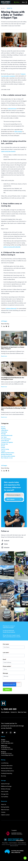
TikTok (6, 544)
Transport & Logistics (7, 442)
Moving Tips (4, 444)
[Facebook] (2, 732)
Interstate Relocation (6, 765)
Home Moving (5, 440)
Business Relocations (6, 768)
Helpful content (5, 814)
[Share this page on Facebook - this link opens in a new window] (6, 326)
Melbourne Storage (6, 786)
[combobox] (14, 495)
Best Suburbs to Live (7, 457)
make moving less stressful (8, 151)
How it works (4, 791)
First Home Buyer (6, 438)
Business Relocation (6, 454)
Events (3, 445)
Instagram (6, 547)
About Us (3, 804)
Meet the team (5, 809)
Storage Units (4, 794)
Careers (3, 812)
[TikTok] (6, 732)
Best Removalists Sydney (8, 456)
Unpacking (4, 432)
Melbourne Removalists (7, 452)
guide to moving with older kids (11, 247)
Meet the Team (22, 712)
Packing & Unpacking (6, 773)
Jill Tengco (4, 321)
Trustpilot (14, 830)
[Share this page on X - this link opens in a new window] (1, 326)
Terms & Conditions (13, 842)
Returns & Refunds (22, 842)
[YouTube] (14, 732)
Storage (3, 433)
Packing (3, 428)
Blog (3, 8)
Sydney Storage (5, 783)
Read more (4, 356)
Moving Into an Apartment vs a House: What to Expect (12, 347)
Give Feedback (5, 712)
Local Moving (4, 763)
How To (9, 8)
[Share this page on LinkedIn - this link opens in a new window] (4, 326)
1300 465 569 (9, 709)
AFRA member (18, 131)
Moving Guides (5, 807)
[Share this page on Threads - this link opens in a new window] (8, 326)
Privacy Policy (5, 842)
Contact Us (14, 712)
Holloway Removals (11, 308)
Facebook (6, 540)
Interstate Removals (6, 435)
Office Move (4, 430)
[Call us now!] (25, 858)
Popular (3, 451)
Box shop (3, 776)
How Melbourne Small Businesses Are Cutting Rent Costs (12, 378)
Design (3, 447)
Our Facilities (4, 796)
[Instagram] (10, 732)
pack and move (12, 108)
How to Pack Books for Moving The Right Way (13, 408)
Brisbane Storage (5, 789)
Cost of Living (5, 449)
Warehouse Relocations (7, 770)
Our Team (4, 437)
